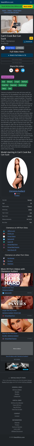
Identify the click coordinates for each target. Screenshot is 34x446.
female (30, 200)
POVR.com (11, 234)
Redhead (24, 82)
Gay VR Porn (17, 407)
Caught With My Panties (9, 310)
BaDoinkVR (11, 239)
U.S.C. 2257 (17, 429)
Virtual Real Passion (13, 247)
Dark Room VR (12, 250)
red (31, 213)
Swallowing (22, 85)
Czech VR (10, 242)
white (30, 210)
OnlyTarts (10, 264)
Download (29, 41)
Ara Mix (4, 336)
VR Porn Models (27, 382)
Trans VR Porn (17, 405)
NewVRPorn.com (7, 2)
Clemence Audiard (7, 77)
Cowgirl (17, 82)
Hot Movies (11, 258)
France (30, 206)
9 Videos (17, 195)
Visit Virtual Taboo (17, 62)
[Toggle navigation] (31, 2)
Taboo (4, 88)
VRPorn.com (11, 231)
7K (31, 38)
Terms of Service (17, 427)
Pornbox (10, 261)
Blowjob (9, 82)
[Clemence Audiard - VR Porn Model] (17, 173)
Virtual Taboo (10, 48)
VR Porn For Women (17, 403)
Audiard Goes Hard (8, 288)
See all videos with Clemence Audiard (17, 356)
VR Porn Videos (17, 390)
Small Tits (5, 85)
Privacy (17, 425)
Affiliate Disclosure (17, 431)
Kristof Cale (17, 313)
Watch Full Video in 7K (18, 55)
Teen (9, 88)
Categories (17, 396)
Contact (17, 416)
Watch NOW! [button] (28, 6)
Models (17, 392)
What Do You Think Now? (9, 333)
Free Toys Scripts (17, 409)
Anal (3, 82)
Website (20, 48)
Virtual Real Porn (13, 244)
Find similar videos (17, 59)
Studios (17, 394)
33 (31, 203)
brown (30, 216)
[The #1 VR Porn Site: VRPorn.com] (17, 367)
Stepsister (13, 85)
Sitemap (17, 422)
